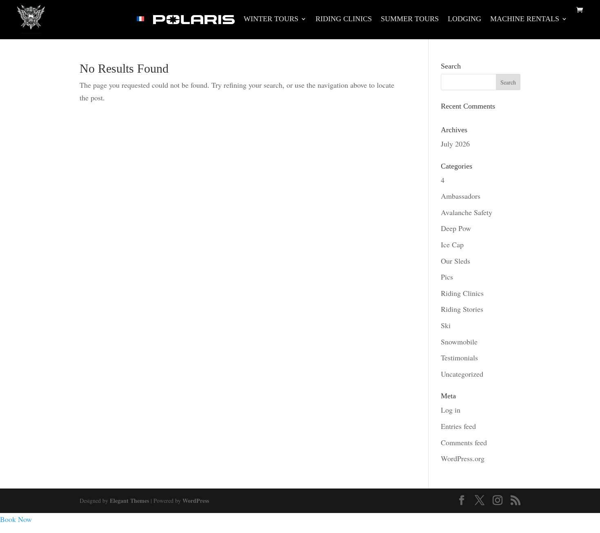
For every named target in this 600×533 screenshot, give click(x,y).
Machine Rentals (524, 19)
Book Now (16, 519)
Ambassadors (460, 196)
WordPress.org (462, 458)
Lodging (464, 19)
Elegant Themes (129, 500)
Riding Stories (462, 309)
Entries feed (458, 426)
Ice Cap (452, 244)
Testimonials (459, 357)
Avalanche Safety (466, 212)
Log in (450, 410)
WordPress (195, 500)
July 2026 (455, 144)
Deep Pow (456, 228)
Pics (447, 277)
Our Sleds (455, 261)
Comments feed (464, 442)
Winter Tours (271, 19)
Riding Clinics (344, 19)
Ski (446, 325)
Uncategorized (462, 374)
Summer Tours (410, 19)
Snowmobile (459, 341)
